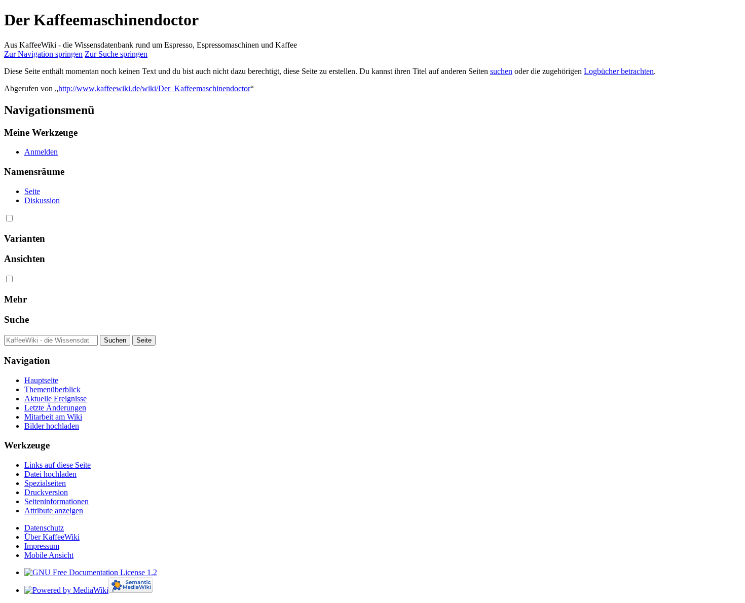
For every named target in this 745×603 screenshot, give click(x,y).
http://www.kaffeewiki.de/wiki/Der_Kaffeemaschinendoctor (154, 88)
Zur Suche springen (116, 54)
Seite (32, 191)
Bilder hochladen (51, 426)
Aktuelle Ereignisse (55, 398)
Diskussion (42, 200)
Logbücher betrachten (619, 71)
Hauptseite (41, 380)
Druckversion (46, 492)
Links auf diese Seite (57, 465)
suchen (501, 71)
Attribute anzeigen (53, 510)
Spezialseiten (45, 483)
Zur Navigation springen (43, 54)
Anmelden (41, 151)
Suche (16, 319)
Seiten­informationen (56, 501)
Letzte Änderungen (55, 407)
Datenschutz (44, 527)
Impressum (41, 546)
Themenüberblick (52, 389)
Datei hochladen (50, 474)
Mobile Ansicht (48, 555)
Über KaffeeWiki (52, 537)
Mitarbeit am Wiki (53, 416)
